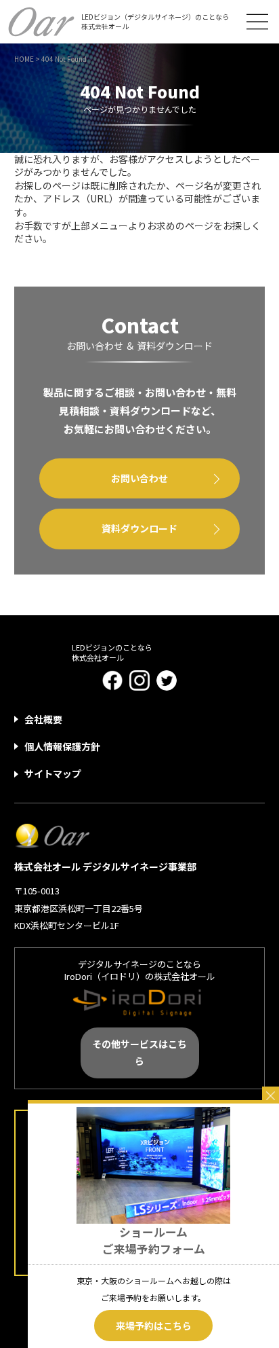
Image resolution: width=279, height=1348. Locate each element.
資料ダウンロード (139, 528)
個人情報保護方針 (62, 746)
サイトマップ (52, 773)
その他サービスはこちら (139, 1052)
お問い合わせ (139, 478)
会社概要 (43, 719)
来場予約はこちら (154, 1325)
